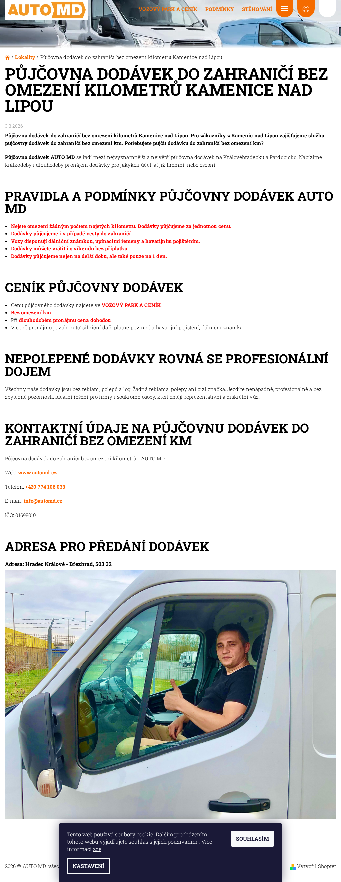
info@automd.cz (43, 500)
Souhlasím (252, 838)
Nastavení (88, 865)
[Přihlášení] (306, 8)
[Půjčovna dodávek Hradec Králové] (8, 57)
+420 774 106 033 (45, 486)
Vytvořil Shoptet (316, 866)
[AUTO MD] (46, 10)
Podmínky (219, 9)
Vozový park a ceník (168, 9)
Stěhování (257, 9)
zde (97, 848)
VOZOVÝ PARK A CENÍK (131, 305)
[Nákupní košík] (327, 8)
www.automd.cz (37, 472)
